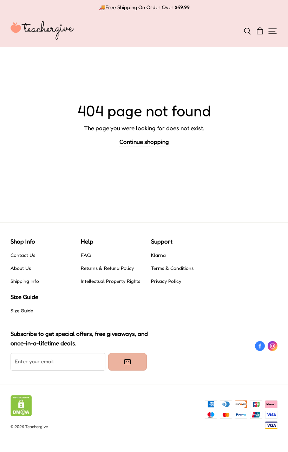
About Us (21, 268)
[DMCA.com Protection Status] (21, 414)
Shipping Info (25, 281)
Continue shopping (144, 141)
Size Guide (22, 310)
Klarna (158, 255)
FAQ (86, 255)
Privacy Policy (166, 281)
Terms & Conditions (172, 268)
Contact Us (23, 255)
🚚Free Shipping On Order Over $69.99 (144, 7)
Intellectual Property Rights (110, 281)
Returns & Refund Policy (107, 268)
